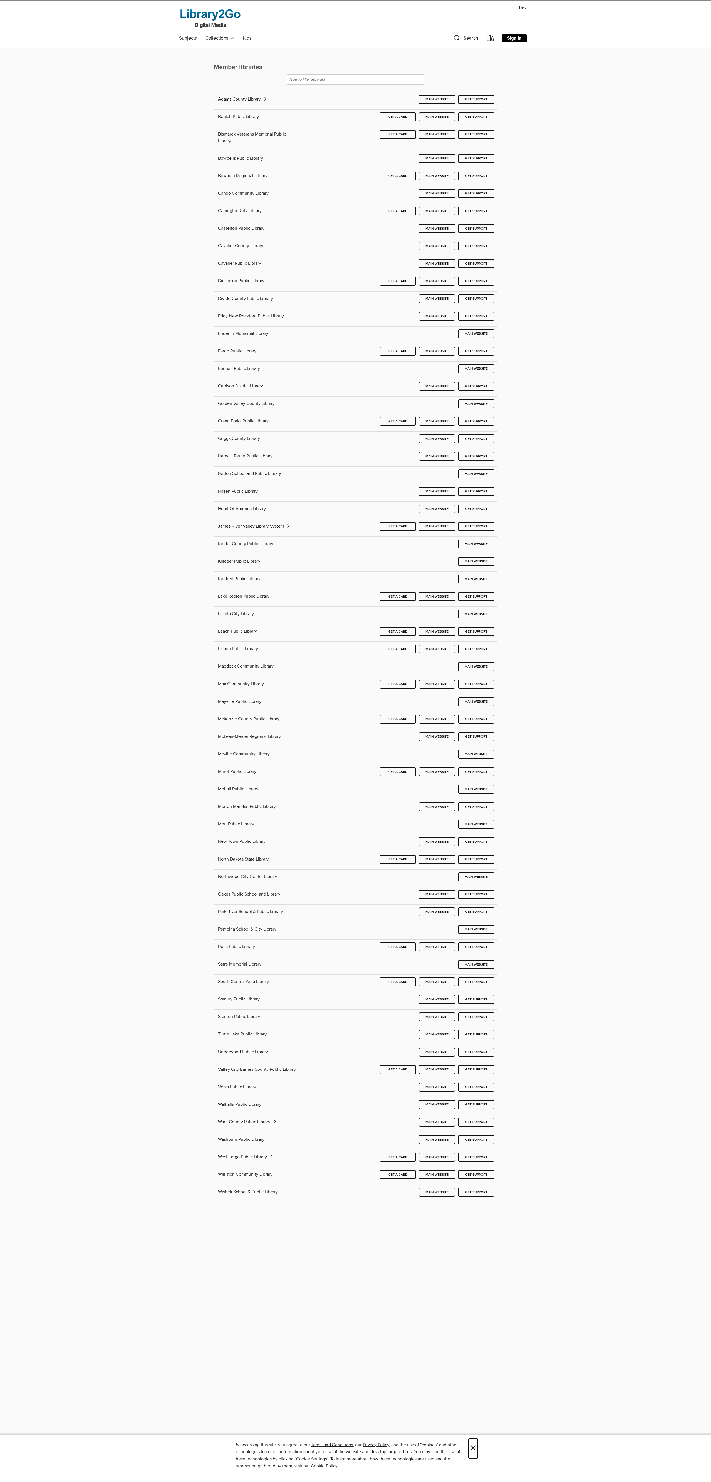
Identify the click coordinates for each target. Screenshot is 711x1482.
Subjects (188, 38)
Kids (247, 38)
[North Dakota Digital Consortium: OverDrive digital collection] (210, 18)
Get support (476, 99)
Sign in (514, 38)
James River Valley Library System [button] (251, 526)
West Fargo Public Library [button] (243, 1157)
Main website (437, 99)
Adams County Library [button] (240, 99)
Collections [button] (218, 38)
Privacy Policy (376, 1445)
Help (522, 8)
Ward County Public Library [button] (244, 1122)
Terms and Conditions (332, 1445)
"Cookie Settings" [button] (311, 1459)
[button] (465, 39)
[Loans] (490, 39)
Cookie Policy (324, 1466)
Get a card (398, 117)
